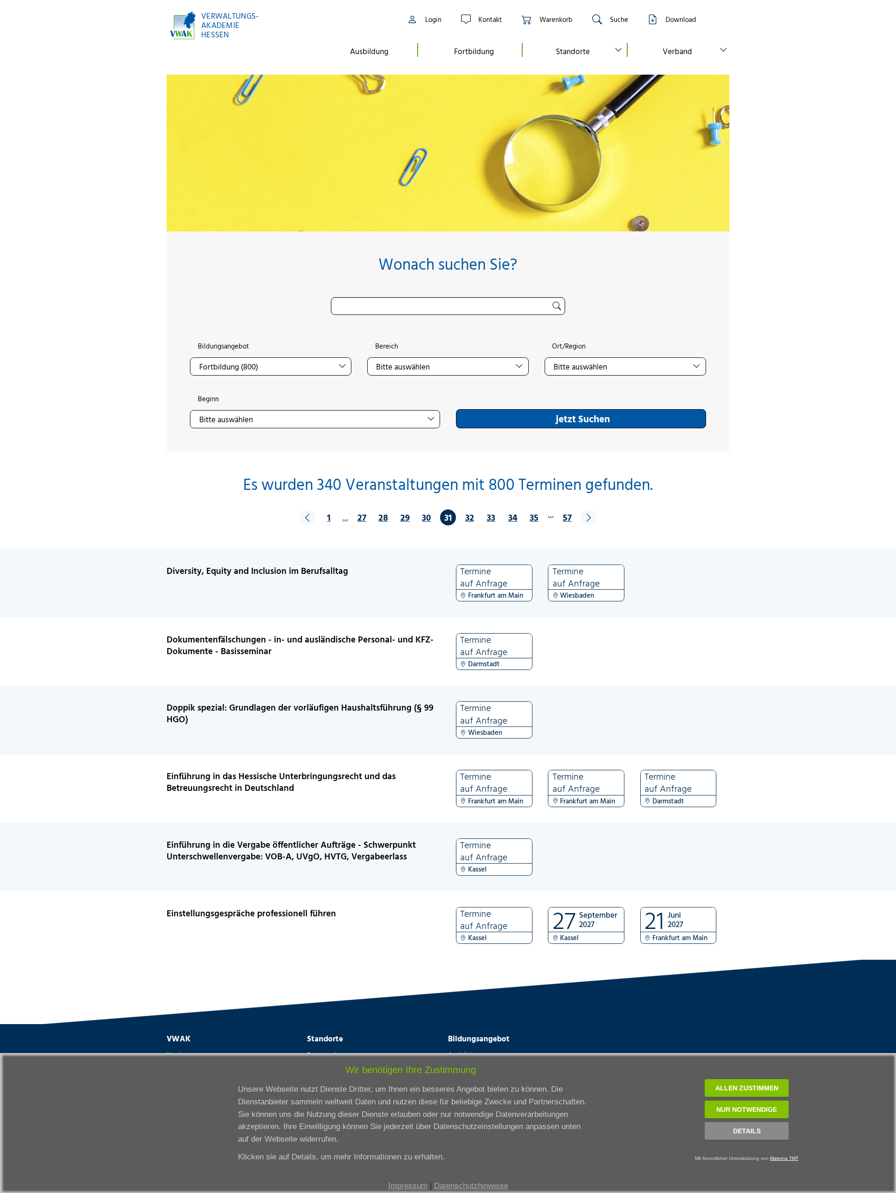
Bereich (386, 346)
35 (534, 517)
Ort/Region (569, 346)
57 (567, 517)
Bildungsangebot (223, 346)
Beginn (208, 399)
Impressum (407, 1185)
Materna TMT (784, 1158)
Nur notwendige (746, 1109)
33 (491, 517)
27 (361, 517)
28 (383, 517)
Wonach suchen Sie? (447, 264)
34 (513, 517)
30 (426, 517)
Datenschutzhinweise (471, 1185)
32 (469, 517)
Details (747, 1131)
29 (405, 517)
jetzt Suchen (583, 418)
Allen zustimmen (746, 1088)
